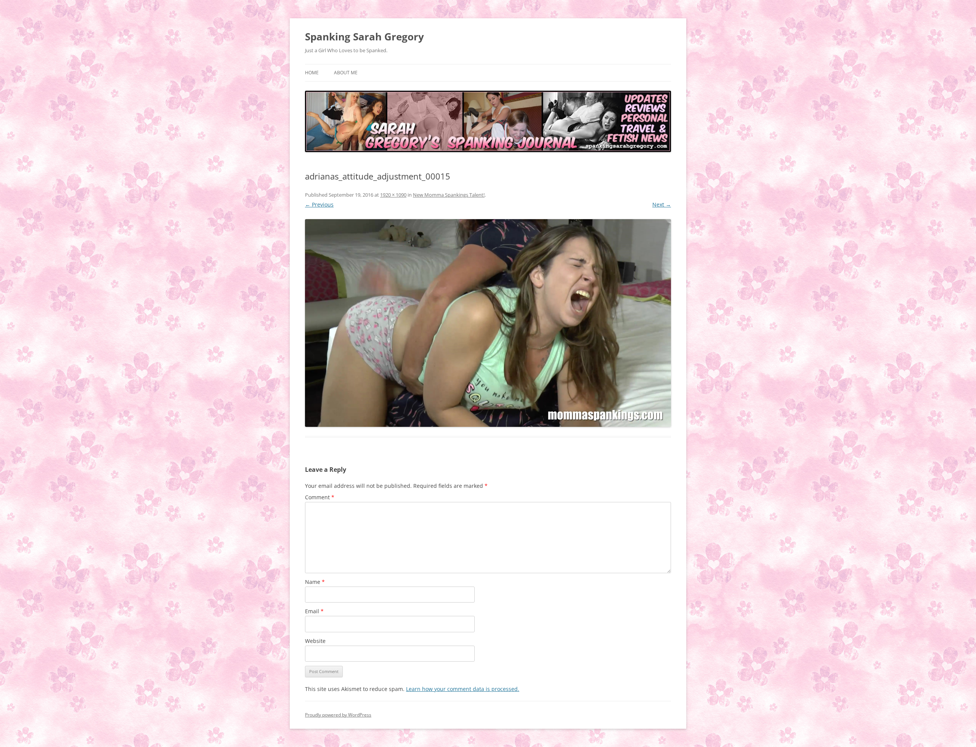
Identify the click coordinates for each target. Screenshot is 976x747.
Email (314, 611)
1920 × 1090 (393, 194)
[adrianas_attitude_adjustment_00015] (488, 323)
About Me (346, 72)
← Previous (319, 204)
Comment (319, 497)
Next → (661, 204)
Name (315, 581)
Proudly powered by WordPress (338, 715)
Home (312, 72)
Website (315, 640)
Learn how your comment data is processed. (462, 688)
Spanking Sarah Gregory (364, 36)
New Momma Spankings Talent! (449, 194)
